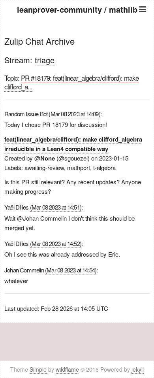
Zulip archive (77, 40)
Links (77, 70)
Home (77, 30)
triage (44, 60)
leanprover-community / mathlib (77, 9)
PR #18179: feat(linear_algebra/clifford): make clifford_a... (71, 82)
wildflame (67, 369)
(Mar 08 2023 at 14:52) (55, 243)
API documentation (77, 50)
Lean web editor (77, 60)
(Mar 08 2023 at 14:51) (55, 207)
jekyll (137, 369)
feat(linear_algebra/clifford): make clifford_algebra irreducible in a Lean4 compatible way (73, 144)
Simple (39, 369)
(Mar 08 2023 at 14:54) (70, 270)
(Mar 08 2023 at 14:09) (74, 114)
